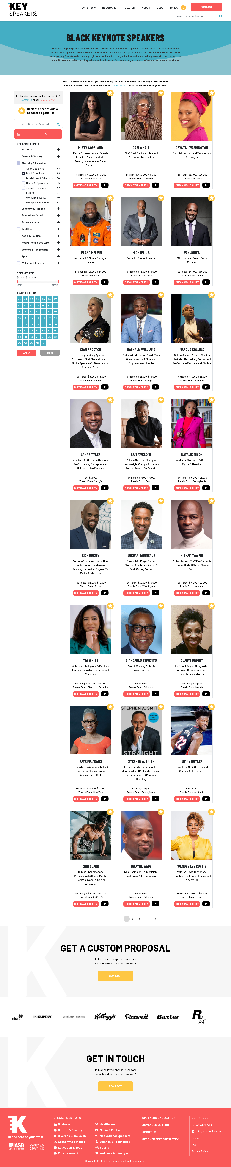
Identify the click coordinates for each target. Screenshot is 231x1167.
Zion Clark (90, 866)
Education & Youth (32, 215)
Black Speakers (35, 173)
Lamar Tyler (90, 454)
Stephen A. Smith (141, 761)
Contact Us (198, 1137)
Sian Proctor (90, 349)
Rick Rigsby (90, 555)
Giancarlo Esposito (141, 660)
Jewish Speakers (36, 187)
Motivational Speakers (35, 242)
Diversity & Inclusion (33, 163)
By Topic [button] (87, 7)
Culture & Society (32, 156)
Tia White (90, 660)
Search (130, 7)
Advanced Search (155, 1125)
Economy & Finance (33, 208)
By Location (110, 7)
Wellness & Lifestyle (33, 263)
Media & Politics (31, 235)
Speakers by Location (158, 1117)
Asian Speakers (35, 168)
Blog (160, 7)
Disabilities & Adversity (39, 178)
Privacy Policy (200, 1151)
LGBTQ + (31, 192)
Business (26, 149)
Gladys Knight (192, 660)
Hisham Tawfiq (192, 555)
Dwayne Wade (141, 866)
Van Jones (192, 252)
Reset (50, 353)
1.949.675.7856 (203, 1124)
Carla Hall (141, 147)
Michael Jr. (141, 252)
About (146, 7)
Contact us (26, 99)
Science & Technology (34, 249)
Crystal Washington (192, 147)
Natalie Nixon (192, 454)
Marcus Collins (192, 349)
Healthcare (28, 229)
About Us (149, 1132)
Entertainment (30, 222)
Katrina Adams (90, 761)
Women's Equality (36, 197)
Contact (206, 6)
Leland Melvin (91, 252)
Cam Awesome (141, 454)
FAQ (194, 1144)
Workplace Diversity (38, 202)
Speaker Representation (161, 1139)
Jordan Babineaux (141, 555)
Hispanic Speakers (37, 183)
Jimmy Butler (191, 761)
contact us (120, 85)
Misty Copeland (90, 147)
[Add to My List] (110, 93)
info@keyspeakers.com (209, 1131)
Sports (25, 256)
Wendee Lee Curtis (191, 866)
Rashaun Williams (141, 349)
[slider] (17, 281)
